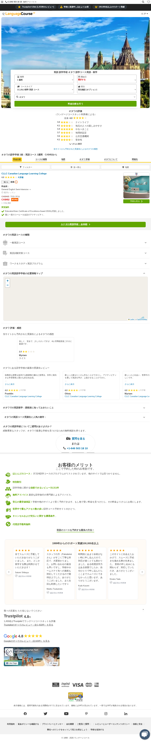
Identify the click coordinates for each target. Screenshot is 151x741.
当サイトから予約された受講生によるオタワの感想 (76, 149)
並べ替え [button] (77, 167)
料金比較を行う (75, 103)
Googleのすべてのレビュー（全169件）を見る (27, 641)
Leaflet (132, 319)
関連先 (135, 159)
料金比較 (17, 159)
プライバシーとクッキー (52, 724)
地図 (63, 159)
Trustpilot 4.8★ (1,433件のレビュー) (38, 7)
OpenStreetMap (142, 319)
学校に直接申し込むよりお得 (76, 7)
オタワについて (111, 159)
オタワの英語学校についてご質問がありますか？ (27, 426)
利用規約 (11, 724)
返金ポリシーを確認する (28, 724)
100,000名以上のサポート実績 (112, 7)
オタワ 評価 (84, 159)
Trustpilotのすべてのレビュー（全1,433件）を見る (28, 625)
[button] (2, 2)
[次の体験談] (142, 572)
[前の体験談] (9, 572)
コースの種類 (41, 159)
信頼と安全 (137, 724)
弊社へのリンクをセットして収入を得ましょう (67, 730)
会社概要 (70, 724)
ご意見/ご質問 (83, 724)
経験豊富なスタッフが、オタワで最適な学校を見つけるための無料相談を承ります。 (45, 430)
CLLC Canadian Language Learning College (23, 396)
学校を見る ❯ (136, 201)
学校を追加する (97, 730)
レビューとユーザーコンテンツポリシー (112, 724)
